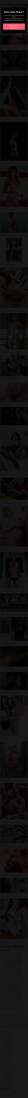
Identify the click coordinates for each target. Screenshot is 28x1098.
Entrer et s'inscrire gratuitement (14, 26)
